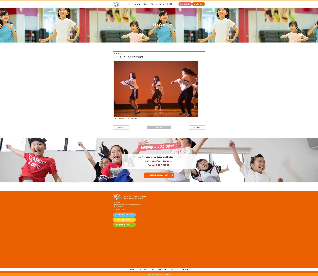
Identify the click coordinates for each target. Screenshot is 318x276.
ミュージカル (137, 4)
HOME (128, 4)
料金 (152, 4)
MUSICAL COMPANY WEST (155, 274)
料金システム (162, 269)
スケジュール (160, 4)
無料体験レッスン (125, 224)
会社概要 (169, 4)
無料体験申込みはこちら (159, 175)
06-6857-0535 (186, 4)
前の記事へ (121, 127)
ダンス (146, 4)
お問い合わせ (199, 4)
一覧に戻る (159, 127)
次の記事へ (197, 127)
